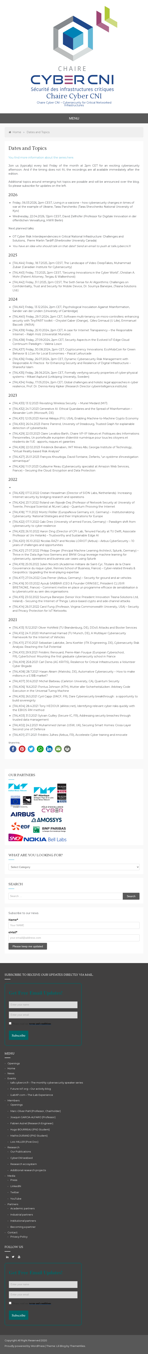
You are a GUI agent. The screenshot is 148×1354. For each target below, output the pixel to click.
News (11, 1073)
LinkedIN (15, 1186)
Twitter (14, 1192)
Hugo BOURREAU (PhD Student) (30, 1129)
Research (13, 1147)
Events (12, 1078)
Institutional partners (23, 1220)
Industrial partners (21, 1214)
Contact (13, 1232)
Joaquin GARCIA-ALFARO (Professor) (33, 1117)
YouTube (15, 1198)
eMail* (12, 932)
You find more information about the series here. (41, 157)
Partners (13, 1204)
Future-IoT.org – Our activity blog (30, 1088)
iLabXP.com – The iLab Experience (31, 1094)
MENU (74, 118)
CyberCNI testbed (21, 1158)
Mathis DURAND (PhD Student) (29, 1135)
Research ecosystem (23, 1164)
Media (11, 1175)
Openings (14, 1063)
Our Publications (20, 1151)
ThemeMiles (77, 1346)
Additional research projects (28, 1170)
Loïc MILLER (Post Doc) (24, 1141)
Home (11, 1068)
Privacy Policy (19, 1236)
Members (13, 1100)
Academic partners (22, 1208)
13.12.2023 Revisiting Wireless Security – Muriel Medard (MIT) (66, 403)
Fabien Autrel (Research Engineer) (31, 1123)
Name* (13, 920)
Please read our (31, 1023)
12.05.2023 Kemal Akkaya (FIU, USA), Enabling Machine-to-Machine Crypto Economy (82, 418)
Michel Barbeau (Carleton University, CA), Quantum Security (79, 681)
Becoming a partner (23, 1226)
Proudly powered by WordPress (25, 1346)
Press (13, 1180)
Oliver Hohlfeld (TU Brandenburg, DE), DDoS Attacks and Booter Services (87, 627)
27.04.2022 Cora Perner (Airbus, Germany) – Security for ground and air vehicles (78, 578)
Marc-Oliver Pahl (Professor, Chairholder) (35, 1111)
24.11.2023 (32, 409)
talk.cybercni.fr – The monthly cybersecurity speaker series (46, 1082)
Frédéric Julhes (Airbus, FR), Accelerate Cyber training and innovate (82, 735)
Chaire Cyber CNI (74, 96)
